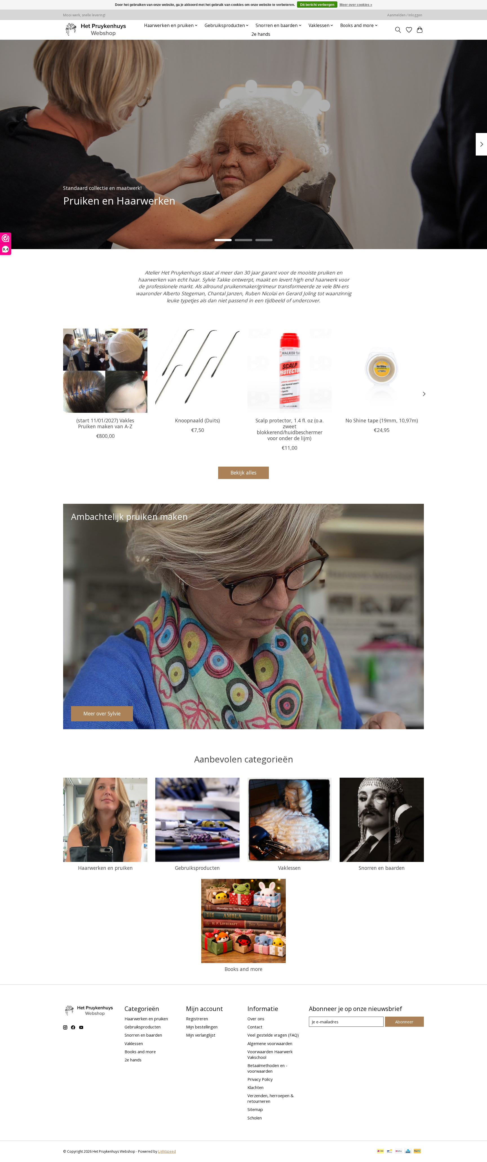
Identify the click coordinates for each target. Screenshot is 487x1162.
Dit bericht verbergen (317, 5)
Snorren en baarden (382, 867)
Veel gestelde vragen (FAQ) (273, 1035)
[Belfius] (398, 1151)
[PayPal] (417, 1151)
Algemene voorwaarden (269, 1043)
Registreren (197, 1018)
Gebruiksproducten (197, 867)
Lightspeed (167, 1151)
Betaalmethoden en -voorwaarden (267, 1068)
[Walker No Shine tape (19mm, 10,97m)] (382, 371)
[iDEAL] (380, 1151)
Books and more (243, 969)
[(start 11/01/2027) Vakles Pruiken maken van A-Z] (105, 371)
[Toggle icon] (398, 30)
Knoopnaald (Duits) (197, 420)
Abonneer (404, 1021)
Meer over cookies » (356, 5)
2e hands (260, 34)
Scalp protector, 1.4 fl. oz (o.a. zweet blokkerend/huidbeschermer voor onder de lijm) (290, 429)
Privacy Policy (260, 1079)
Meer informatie (94, 208)
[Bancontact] (389, 1151)
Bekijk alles (243, 472)
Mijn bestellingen (202, 1027)
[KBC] (407, 1151)
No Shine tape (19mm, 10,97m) (382, 420)
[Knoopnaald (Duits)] (197, 371)
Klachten (255, 1087)
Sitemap (255, 1109)
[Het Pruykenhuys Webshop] (97, 29)
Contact (254, 1027)
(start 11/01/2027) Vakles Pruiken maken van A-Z (105, 423)
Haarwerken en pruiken (105, 867)
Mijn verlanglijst (200, 1035)
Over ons (255, 1018)
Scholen (254, 1118)
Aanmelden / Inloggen (404, 15)
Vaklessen (289, 867)
